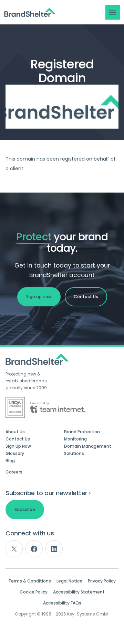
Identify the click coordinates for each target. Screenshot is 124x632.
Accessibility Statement (79, 592)
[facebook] (34, 548)
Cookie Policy (34, 592)
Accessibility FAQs (62, 603)
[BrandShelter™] (30, 12)
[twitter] (14, 548)
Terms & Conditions (29, 581)
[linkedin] (54, 548)
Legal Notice (69, 581)
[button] (112, 12)
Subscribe (24, 509)
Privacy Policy (102, 581)
